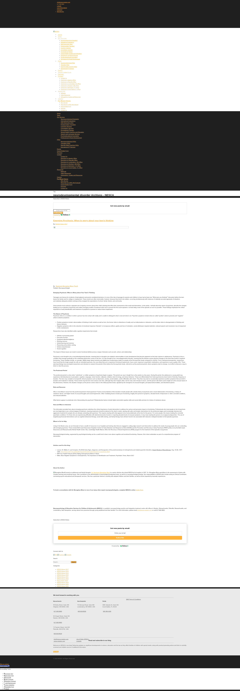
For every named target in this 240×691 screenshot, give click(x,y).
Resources (60, 169)
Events (59, 149)
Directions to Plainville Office (68, 82)
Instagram (59, 9)
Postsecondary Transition (68, 46)
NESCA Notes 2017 (61, 224)
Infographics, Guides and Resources (71, 97)
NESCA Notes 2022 (63, 579)
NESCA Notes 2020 (63, 575)
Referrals (63, 93)
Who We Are (64, 103)
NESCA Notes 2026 (63, 586)
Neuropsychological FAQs (68, 63)
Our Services (61, 117)
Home (59, 113)
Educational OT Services (67, 68)
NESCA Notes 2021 (63, 577)
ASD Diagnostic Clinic (67, 44)
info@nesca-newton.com (63, 2)
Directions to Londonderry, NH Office (71, 84)
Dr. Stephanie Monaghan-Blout (100, 472)
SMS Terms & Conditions (133, 599)
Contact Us (64, 78)
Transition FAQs (65, 65)
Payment (63, 108)
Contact (60, 76)
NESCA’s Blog (60, 11)
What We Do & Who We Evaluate (69, 104)
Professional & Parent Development (70, 59)
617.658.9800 (58, 611)
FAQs (58, 139)
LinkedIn (59, 6)
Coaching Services (66, 48)
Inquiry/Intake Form (66, 106)
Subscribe (58, 213)
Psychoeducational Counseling (69, 57)
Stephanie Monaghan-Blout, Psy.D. (67, 286)
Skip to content (4, 664)
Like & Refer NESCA (62, 8)
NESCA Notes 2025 (63, 584)
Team (58, 115)
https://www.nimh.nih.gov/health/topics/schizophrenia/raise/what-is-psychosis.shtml (85, 452)
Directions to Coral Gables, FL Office (70, 89)
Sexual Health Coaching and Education (71, 53)
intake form (139, 490)
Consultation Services (66, 50)
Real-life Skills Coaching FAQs (69, 66)
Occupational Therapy (67, 51)
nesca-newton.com (59, 641)
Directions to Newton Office (68, 80)
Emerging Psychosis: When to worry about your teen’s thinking (83, 220)
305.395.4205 (107, 611)
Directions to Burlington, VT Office (70, 87)
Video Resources (65, 95)
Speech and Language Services (69, 55)
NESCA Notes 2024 (63, 582)
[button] (4, 666)
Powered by (57, 215)
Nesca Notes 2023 (62, 580)
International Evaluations (67, 42)
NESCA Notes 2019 (63, 573)
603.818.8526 (58, 633)
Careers (59, 177)
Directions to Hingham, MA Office (70, 85)
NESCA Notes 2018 (63, 571)
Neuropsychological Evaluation (69, 40)
